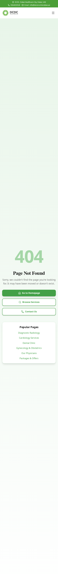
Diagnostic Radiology (29, 332)
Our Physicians (29, 353)
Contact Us (31, 311)
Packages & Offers (29, 358)
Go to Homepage (31, 292)
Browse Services (31, 302)
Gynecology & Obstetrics (29, 348)
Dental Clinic (29, 342)
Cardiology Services (29, 337)
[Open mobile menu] (53, 13)
